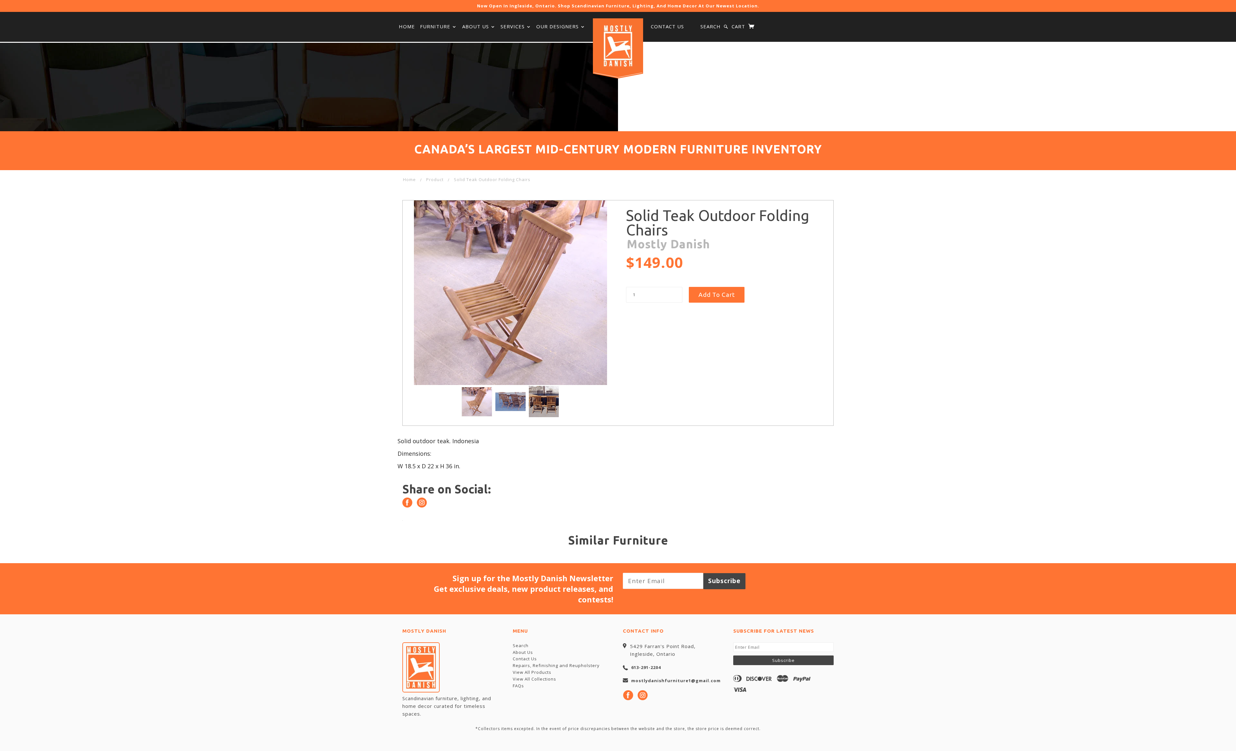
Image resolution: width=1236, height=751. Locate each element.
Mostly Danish (668, 244)
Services (513, 26)
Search (710, 26)
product (435, 179)
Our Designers (558, 26)
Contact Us (667, 26)
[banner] (618, 46)
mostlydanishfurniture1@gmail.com (676, 680)
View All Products (532, 672)
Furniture (436, 26)
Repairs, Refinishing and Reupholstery (556, 665)
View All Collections (534, 679)
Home (407, 26)
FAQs (518, 686)
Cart (739, 26)
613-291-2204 (646, 667)
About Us (476, 26)
